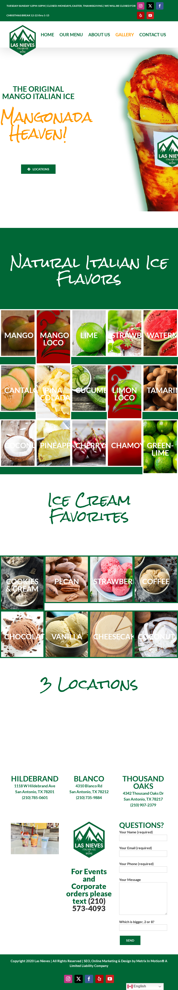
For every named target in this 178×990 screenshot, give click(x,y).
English (139, 986)
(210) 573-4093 (88, 904)
